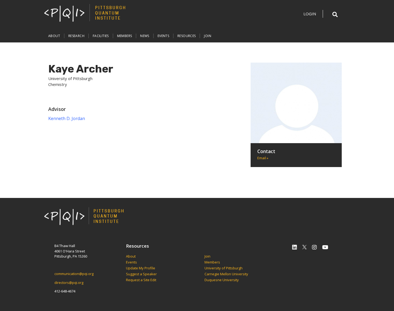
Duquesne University (222, 280)
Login (309, 13)
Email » (262, 157)
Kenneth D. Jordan (66, 118)
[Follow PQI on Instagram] (314, 247)
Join (207, 36)
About (54, 36)
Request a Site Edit (141, 280)
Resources (186, 36)
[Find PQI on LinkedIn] (294, 247)
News (144, 36)
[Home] (64, 13)
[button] (335, 14)
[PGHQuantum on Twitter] (304, 247)
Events (163, 36)
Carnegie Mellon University (226, 274)
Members (124, 36)
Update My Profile (140, 268)
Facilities (101, 36)
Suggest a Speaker (141, 274)
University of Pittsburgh (224, 268)
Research (76, 36)
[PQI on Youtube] (325, 247)
